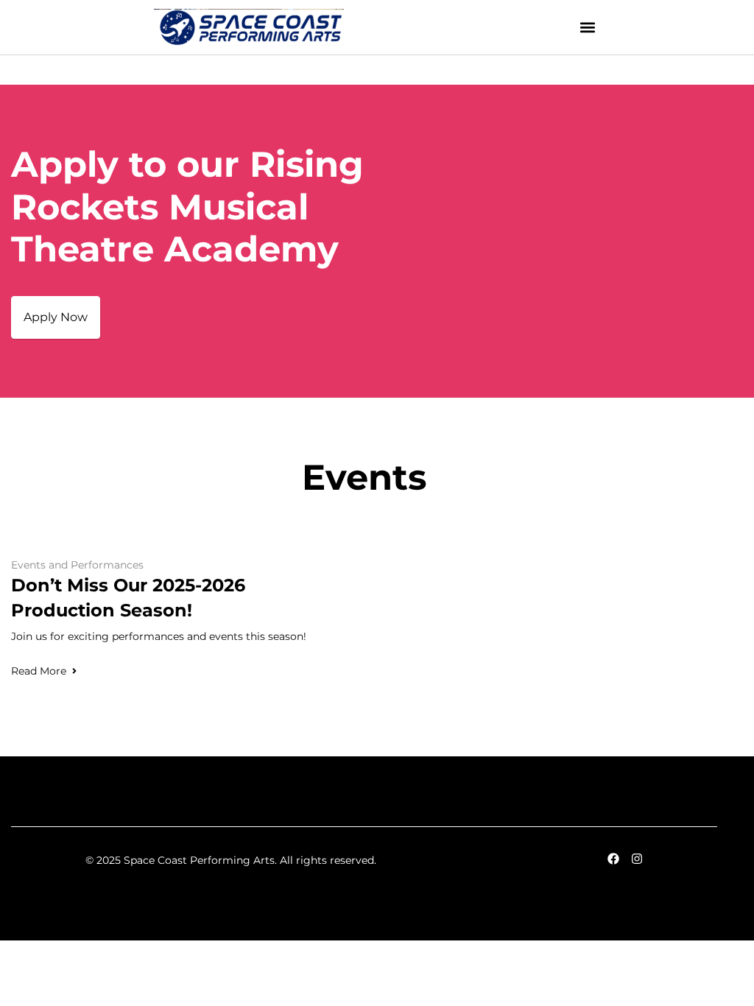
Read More (38, 671)
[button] (588, 27)
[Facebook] (613, 859)
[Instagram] (637, 859)
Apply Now (56, 317)
